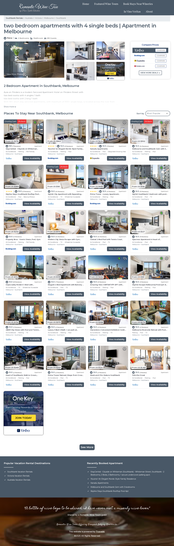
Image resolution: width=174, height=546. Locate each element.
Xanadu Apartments (99, 149)
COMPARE (161, 50)
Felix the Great (138, 375)
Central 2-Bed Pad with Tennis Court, (106, 239)
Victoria (38, 18)
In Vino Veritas (132, 11)
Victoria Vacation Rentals (18, 476)
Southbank (61, 18)
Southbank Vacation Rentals (19, 472)
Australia (29, 18)
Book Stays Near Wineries (138, 3)
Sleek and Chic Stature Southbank (105, 375)
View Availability (32, 158)
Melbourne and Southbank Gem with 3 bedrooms (113, 487)
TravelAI (100, 531)
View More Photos (15, 74)
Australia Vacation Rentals (18, 480)
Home (85, 3)
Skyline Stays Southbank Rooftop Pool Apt (110, 491)
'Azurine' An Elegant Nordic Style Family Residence (113, 479)
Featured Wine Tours (106, 3)
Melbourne (49, 18)
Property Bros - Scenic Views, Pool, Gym (23, 239)
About (149, 11)
